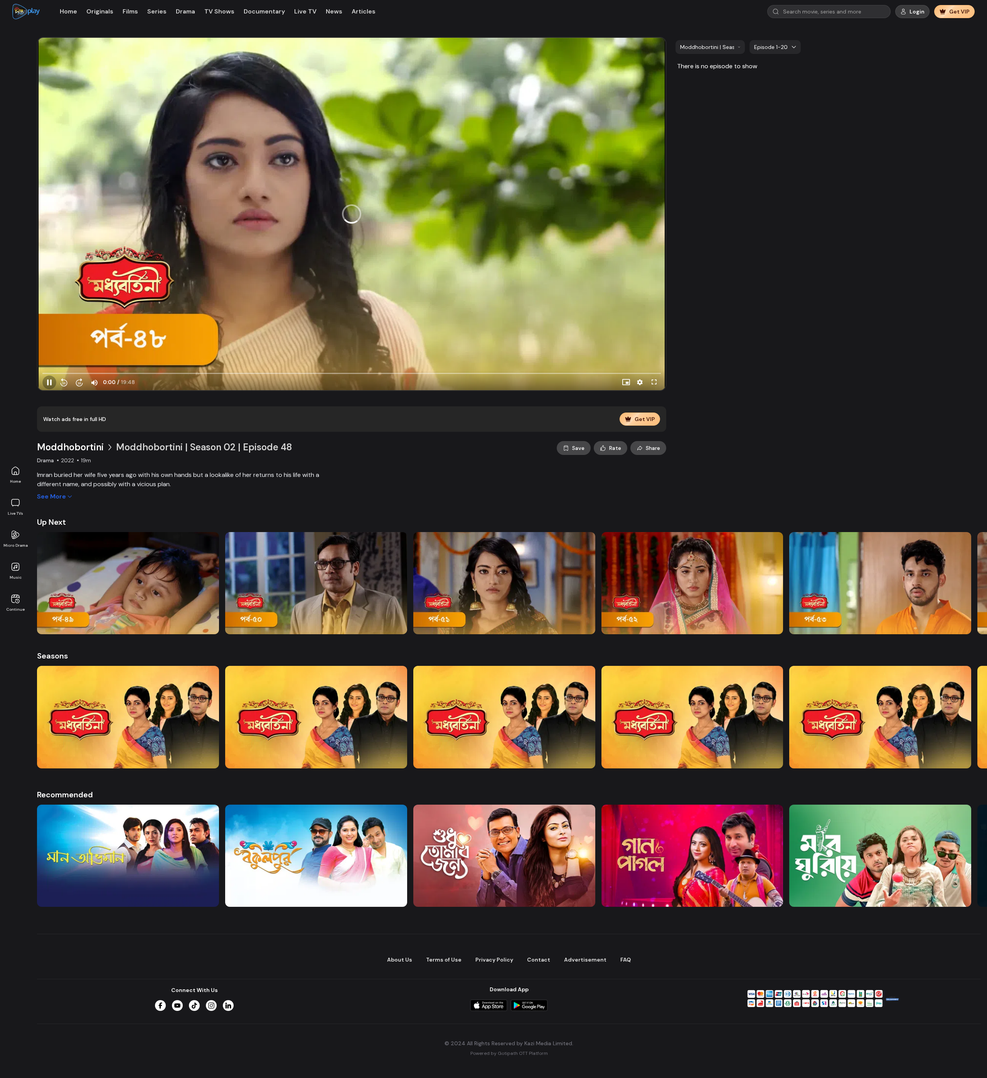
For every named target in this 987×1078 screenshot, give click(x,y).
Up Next (51, 522)
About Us (399, 959)
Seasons (52, 656)
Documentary (264, 11)
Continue (15, 609)
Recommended (65, 795)
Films (130, 11)
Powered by (509, 1053)
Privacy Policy (494, 959)
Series (157, 11)
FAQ (625, 959)
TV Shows (219, 11)
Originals (99, 11)
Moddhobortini (70, 447)
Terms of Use (443, 959)
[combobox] (710, 47)
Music (16, 577)
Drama (185, 11)
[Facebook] (160, 1005)
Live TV (305, 11)
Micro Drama (15, 545)
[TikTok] (194, 1005)
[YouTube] (177, 1005)
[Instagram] (211, 1005)
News (334, 11)
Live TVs (15, 513)
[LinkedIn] (228, 1005)
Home (15, 481)
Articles (364, 11)
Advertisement (585, 959)
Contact (538, 959)
